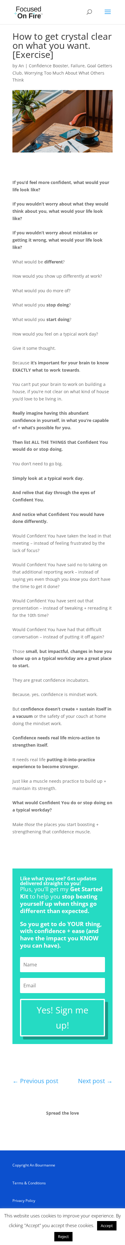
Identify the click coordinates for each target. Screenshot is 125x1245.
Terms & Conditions (29, 1183)
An (21, 66)
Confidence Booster (48, 66)
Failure (78, 66)
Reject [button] (63, 1236)
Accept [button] (107, 1225)
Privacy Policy (23, 1200)
